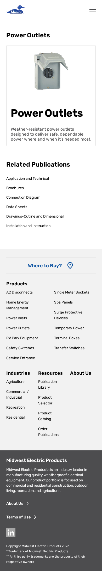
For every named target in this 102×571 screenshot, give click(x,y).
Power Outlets (18, 328)
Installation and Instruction (28, 226)
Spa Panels (63, 302)
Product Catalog (45, 416)
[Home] (15, 9)
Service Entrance (20, 358)
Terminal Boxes (67, 338)
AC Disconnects (19, 292)
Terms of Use (18, 517)
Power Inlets (16, 318)
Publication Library (47, 384)
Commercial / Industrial (17, 394)
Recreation (15, 407)
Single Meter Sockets (71, 292)
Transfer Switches (69, 348)
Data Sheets (16, 207)
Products (16, 284)
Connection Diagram (23, 197)
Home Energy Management (17, 305)
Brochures (15, 188)
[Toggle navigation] (92, 9)
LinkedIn (10, 532)
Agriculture (15, 381)
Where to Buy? (45, 266)
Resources (50, 373)
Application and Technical (27, 178)
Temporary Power (69, 328)
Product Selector (45, 400)
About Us (80, 373)
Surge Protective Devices (68, 315)
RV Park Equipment (22, 338)
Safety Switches (20, 348)
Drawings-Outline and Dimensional (35, 216)
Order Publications (48, 432)
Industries (18, 373)
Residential (15, 417)
